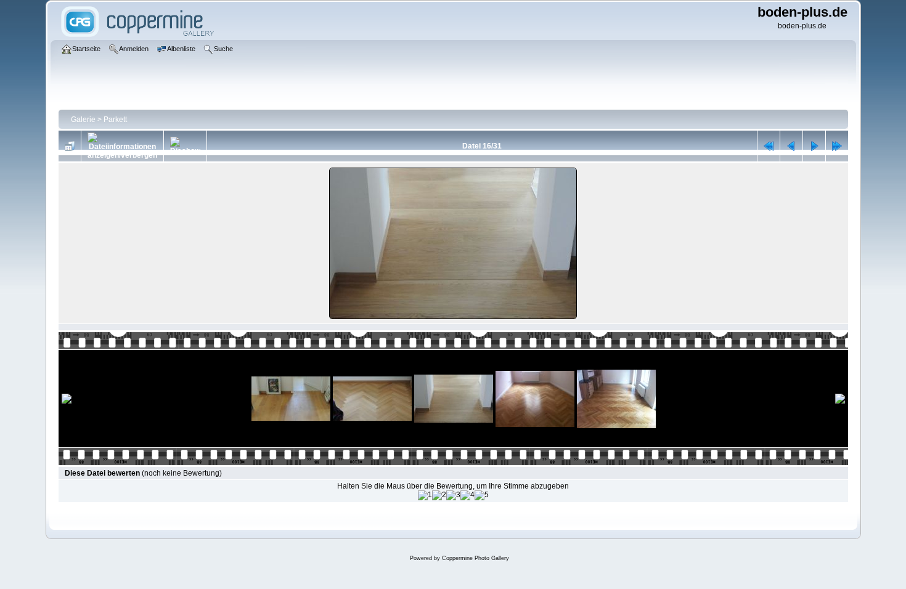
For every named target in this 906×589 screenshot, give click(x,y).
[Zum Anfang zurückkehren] (768, 146)
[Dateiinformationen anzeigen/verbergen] (122, 146)
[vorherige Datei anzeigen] (791, 146)
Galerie (83, 119)
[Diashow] (185, 146)
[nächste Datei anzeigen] (814, 146)
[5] (482, 495)
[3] (453, 495)
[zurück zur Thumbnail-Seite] (70, 146)
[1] (425, 495)
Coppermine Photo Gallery (475, 558)
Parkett (115, 119)
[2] (439, 495)
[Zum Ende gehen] (837, 146)
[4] (467, 495)
